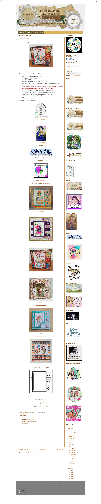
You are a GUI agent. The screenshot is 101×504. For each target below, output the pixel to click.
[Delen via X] (41, 412)
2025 (69, 428)
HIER (43, 403)
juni (70, 442)
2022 (69, 470)
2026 (69, 426)
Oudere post (59, 449)
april (70, 446)
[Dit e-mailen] (38, 412)
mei (70, 444)
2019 (69, 476)
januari (71, 463)
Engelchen (22, 490)
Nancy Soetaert (23, 492)
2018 (69, 478)
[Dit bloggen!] (40, 412)
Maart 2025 (71, 458)
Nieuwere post (23, 449)
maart (70, 448)
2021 (69, 472)
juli (70, 440)
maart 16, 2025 (30, 419)
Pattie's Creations (41, 180)
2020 (69, 474)
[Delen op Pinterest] (44, 412)
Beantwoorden (25, 423)
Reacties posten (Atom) (31, 452)
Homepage (41, 449)
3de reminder (72, 450)
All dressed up (41, 119)
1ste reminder (72, 454)
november (71, 432)
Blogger (60, 485)
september (72, 436)
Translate (77, 75)
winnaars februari (73, 456)
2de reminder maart (73, 452)
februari (71, 461)
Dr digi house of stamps (41, 157)
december (71, 430)
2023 (69, 468)
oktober (71, 434)
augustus (71, 438)
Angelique (41, 211)
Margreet (41, 364)
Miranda (41, 302)
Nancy (41, 333)
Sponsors (29, 32)
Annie (40, 242)
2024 (69, 466)
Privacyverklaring (38, 32)
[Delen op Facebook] (42, 412)
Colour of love (41, 142)
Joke (41, 271)
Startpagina (21, 32)
